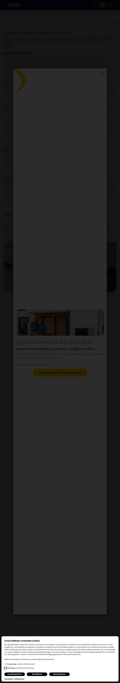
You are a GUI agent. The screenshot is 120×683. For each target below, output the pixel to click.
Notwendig (21, 664)
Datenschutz (19, 678)
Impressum (8, 678)
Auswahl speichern (14, 674)
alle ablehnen (37, 674)
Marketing (20, 668)
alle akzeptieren (59, 674)
